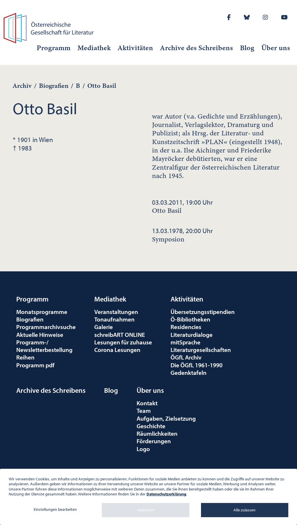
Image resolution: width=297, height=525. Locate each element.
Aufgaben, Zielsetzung (166, 418)
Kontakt (147, 403)
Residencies (186, 326)
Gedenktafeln (189, 372)
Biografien (53, 85)
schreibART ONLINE (119, 334)
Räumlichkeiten (157, 433)
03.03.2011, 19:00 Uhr (182, 206)
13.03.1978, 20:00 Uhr (182, 235)
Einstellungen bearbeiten (55, 509)
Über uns (275, 47)
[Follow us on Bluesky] (247, 17)
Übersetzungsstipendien (203, 311)
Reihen (25, 357)
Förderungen (154, 441)
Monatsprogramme (41, 311)
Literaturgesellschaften (201, 349)
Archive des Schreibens (196, 47)
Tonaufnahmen (114, 319)
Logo (143, 449)
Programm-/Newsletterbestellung (44, 345)
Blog (247, 47)
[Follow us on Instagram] (265, 17)
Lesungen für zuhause (123, 342)
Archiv (22, 85)
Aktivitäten (135, 47)
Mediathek (94, 47)
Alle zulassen (244, 510)
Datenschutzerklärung (166, 494)
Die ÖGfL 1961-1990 (196, 365)
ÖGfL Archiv (186, 357)
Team (144, 410)
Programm (53, 47)
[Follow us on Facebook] (229, 17)
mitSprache (185, 342)
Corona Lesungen (117, 349)
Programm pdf (35, 365)
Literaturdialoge (192, 334)
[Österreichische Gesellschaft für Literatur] (49, 27)
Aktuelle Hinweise (39, 334)
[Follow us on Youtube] (284, 17)
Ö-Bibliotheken (190, 319)
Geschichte (151, 426)
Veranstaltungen (116, 311)
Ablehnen (145, 510)
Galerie (103, 326)
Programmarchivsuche (46, 326)
